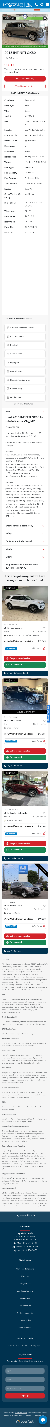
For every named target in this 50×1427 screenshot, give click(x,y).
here (45, 1119)
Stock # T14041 (10, 902)
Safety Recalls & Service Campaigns (25, 1346)
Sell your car (25, 1284)
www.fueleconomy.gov (11, 1012)
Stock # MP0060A (10, 717)
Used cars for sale (25, 1291)
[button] (36, 4)
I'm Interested (16, 665)
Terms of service (25, 1328)
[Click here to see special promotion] (25, 10)
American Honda (25, 1339)
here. (30, 1121)
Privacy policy (25, 1321)
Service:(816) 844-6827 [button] (27, 1247)
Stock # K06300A (10, 625)
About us (25, 1276)
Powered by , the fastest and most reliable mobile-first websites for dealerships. (25, 1414)
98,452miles (40, 909)
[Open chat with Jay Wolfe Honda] (43, 1419)
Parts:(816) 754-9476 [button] (27, 1250)
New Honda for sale (25, 1269)
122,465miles (39, 817)
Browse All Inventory (25, 79)
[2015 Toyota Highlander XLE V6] (25, 788)
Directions (25, 1298)
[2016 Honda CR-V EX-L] (25, 881)
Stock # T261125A (11, 810)
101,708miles (39, 632)
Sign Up (25, 1396)
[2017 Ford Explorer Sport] (25, 603)
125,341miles (39, 724)
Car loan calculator (25, 1313)
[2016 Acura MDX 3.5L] (25, 696)
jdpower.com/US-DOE (37, 1206)
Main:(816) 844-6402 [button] (27, 1243)
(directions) (37, 990)
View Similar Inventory (25, 86)
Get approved (25, 1306)
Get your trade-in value (20, 658)
